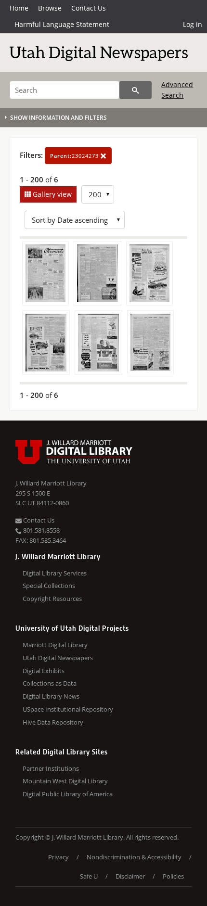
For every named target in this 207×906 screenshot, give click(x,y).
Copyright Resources (52, 598)
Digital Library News (51, 696)
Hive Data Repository (53, 722)
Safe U (89, 876)
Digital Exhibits (44, 670)
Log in (192, 24)
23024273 (75, 155)
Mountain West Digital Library (65, 781)
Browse (50, 8)
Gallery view (51, 194)
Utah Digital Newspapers (58, 657)
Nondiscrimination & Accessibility (134, 857)
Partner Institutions (51, 768)
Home (19, 8)
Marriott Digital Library (55, 644)
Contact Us (88, 8)
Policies (173, 876)
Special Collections (49, 585)
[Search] (135, 90)
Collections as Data (50, 683)
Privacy (58, 857)
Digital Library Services (55, 573)
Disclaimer (130, 876)
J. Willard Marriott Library (51, 483)
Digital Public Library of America (68, 794)
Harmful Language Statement (61, 24)
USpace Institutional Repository (68, 709)
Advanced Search (177, 90)
